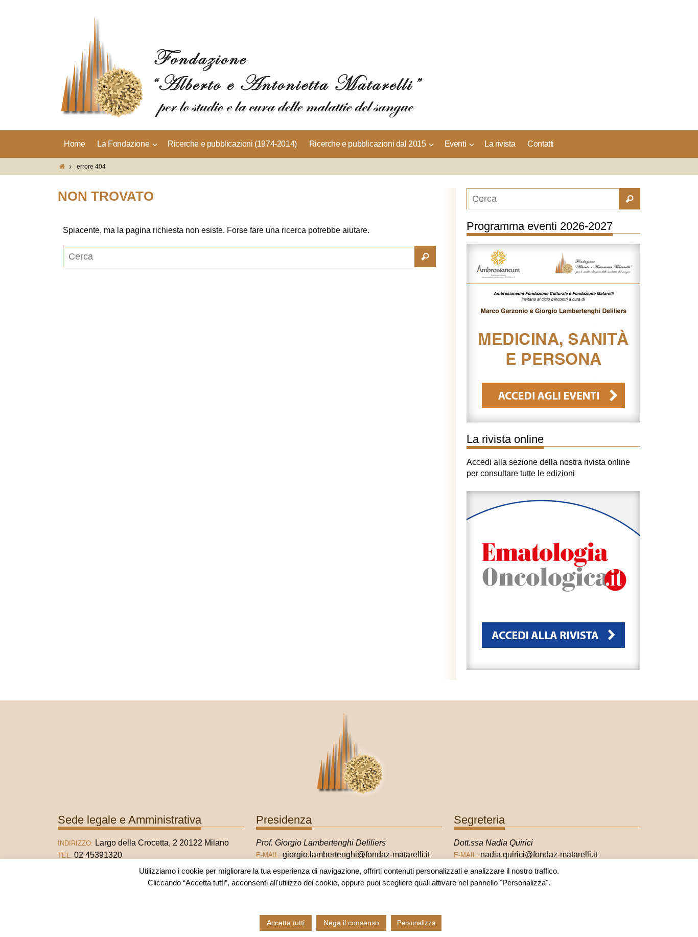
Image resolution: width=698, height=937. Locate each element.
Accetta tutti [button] (286, 923)
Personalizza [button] (416, 923)
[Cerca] (425, 256)
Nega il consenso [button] (351, 923)
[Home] (62, 166)
